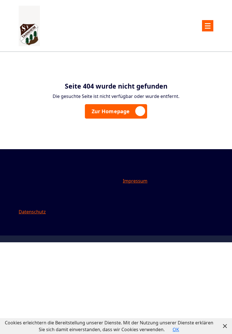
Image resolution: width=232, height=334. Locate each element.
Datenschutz (32, 212)
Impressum (135, 181)
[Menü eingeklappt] (207, 25)
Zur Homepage (111, 111)
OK (176, 329)
